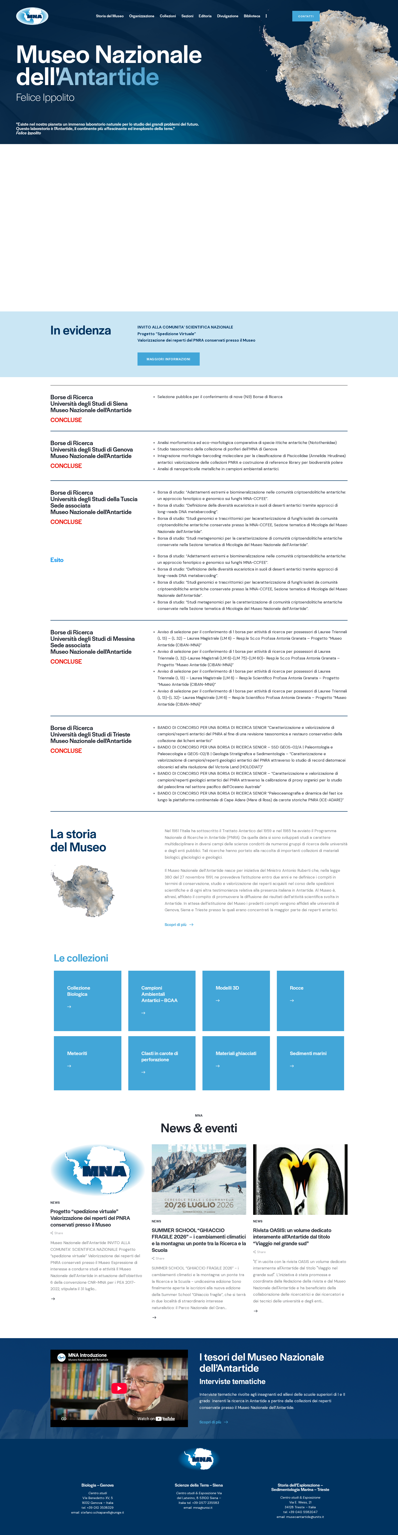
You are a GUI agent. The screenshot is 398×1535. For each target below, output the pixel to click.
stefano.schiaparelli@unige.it (102, 1512)
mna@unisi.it (203, 1507)
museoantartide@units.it (305, 1517)
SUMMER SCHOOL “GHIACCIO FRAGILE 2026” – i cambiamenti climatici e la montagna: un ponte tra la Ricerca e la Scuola (199, 1240)
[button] (56, 1233)
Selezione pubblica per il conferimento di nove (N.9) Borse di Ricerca (220, 396)
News (55, 1202)
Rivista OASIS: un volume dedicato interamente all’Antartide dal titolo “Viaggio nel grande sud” (292, 1237)
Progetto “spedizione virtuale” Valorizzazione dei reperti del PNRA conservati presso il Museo (90, 1218)
